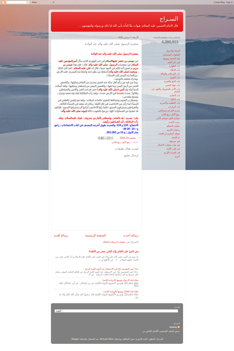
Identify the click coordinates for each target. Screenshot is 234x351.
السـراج (169, 18)
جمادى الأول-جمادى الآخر (168, 118)
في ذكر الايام (174, 62)
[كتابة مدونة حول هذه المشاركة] (108, 138)
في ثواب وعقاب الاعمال (169, 145)
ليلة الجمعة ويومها (171, 58)
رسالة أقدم (61, 235)
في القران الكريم (172, 152)
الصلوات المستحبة (171, 55)
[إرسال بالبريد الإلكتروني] (111, 138)
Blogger (75, 339)
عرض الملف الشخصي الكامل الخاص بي (161, 331)
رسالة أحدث (130, 235)
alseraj (173, 327)
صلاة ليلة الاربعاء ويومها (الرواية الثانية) (120, 280)
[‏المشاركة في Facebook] (102, 138)
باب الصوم (175, 77)
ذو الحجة (176, 137)
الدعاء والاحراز (173, 51)
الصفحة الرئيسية (95, 235)
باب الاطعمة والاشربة (170, 103)
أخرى (177, 156)
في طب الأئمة (173, 149)
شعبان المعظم (173, 126)
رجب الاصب (174, 122)
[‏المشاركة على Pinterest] (99, 138)
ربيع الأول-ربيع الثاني (121, 142)
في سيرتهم (174, 141)
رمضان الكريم (173, 130)
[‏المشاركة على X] (105, 138)
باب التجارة (175, 95)
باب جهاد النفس (172, 85)
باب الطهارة (174, 66)
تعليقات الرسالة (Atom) (114, 242)
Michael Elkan (107, 339)
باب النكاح (175, 99)
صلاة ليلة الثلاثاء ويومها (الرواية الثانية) (120, 291)
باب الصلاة (175, 70)
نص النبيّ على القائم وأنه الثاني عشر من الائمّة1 (113, 251)
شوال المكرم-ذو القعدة (169, 133)
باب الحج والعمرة (172, 81)
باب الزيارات (174, 107)
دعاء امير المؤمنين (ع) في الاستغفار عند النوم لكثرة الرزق (111, 269)
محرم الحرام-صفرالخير (169, 110)
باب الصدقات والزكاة (170, 73)
